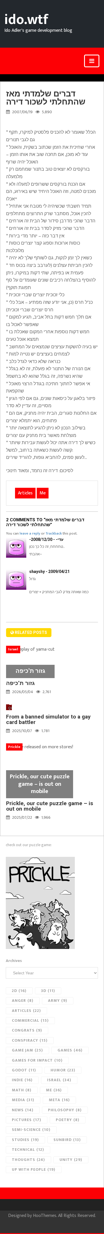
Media (23, 1100)
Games (70, 1050)
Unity (71, 1159)
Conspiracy (30, 1040)
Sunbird (67, 1139)
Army (57, 1000)
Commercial (30, 1020)
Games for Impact (37, 1060)
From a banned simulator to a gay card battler (48, 719)
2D (19, 990)
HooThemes (44, 1216)
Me (43, 493)
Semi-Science (31, 1129)
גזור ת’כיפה (20, 683)
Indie (22, 1080)
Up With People (33, 1169)
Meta (59, 1100)
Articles (25, 493)
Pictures (26, 1119)
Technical (28, 1149)
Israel (59, 1080)
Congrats (27, 1030)
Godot (24, 1070)
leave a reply (30, 533)
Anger (23, 1000)
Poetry (67, 1119)
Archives (14, 961)
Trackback (54, 533)
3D (48, 990)
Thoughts (28, 1159)
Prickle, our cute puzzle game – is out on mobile (49, 806)
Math (21, 1090)
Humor (63, 1070)
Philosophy (65, 1110)
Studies (25, 1139)
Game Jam (27, 1050)
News (23, 1110)
